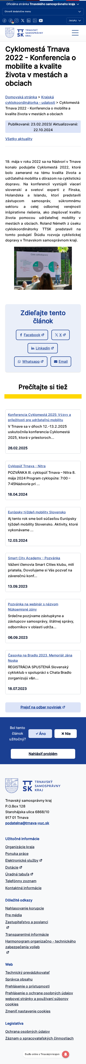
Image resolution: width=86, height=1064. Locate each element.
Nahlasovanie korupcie (24, 908)
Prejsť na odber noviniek (41, 707)
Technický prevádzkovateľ (27, 972)
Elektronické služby (21, 860)
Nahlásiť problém (43, 754)
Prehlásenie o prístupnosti (27, 986)
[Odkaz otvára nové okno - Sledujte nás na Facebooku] (4, 20)
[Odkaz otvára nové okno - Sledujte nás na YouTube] (41, 20)
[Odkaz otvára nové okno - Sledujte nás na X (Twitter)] (23, 20)
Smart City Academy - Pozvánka (34, 558)
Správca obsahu (19, 979)
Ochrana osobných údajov (27, 1031)
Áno (42, 733)
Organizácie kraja (19, 847)
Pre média (13, 915)
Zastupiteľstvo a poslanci (26, 922)
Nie (68, 733)
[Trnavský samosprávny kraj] (24, 32)
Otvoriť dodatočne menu (18, 11)
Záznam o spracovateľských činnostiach (39, 1038)
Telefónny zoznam (20, 881)
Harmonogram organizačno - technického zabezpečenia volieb (40, 944)
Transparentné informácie (27, 934)
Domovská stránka (21, 97)
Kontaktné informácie (23, 888)
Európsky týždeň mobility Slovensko (37, 512)
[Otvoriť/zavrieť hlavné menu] (75, 32)
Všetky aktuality (18, 139)
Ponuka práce (16, 853)
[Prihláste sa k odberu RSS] (35, 20)
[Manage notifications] (65, 1054)
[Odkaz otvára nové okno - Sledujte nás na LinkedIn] (28, 20)
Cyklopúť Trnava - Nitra (27, 466)
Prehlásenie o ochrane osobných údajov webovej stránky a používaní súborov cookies (39, 999)
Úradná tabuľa (17, 874)
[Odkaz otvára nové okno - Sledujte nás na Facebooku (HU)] (10, 20)
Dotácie (11, 867)
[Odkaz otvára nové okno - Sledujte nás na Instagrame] (16, 20)
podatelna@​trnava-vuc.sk (27, 823)
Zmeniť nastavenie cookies (27, 1011)
